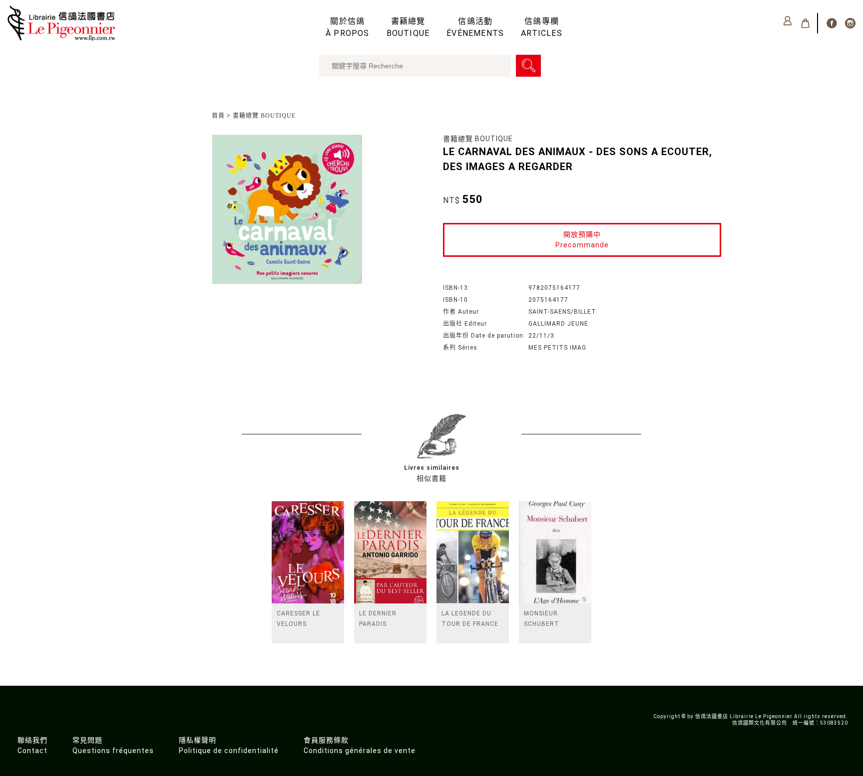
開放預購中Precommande (582, 239)
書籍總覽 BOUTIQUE (264, 115)
